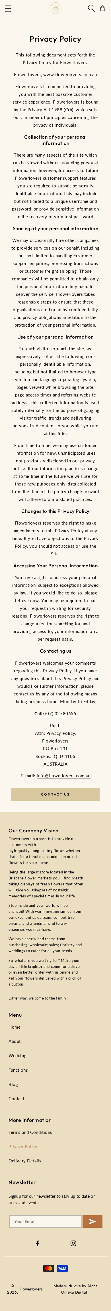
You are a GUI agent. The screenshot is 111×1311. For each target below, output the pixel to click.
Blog (13, 1084)
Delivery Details (25, 1160)
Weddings (19, 1055)
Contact (16, 1098)
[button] (8, 8)
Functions (18, 1070)
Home (14, 1026)
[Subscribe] (92, 1221)
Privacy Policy (23, 1146)
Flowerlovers (31, 1289)
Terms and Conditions (30, 1132)
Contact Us (55, 794)
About (15, 1041)
